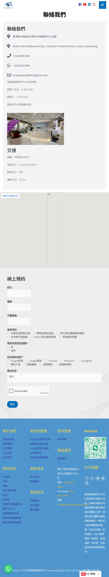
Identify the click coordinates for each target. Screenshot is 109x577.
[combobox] (90, 574)
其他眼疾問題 (69, 337)
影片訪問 (34, 477)
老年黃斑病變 (9, 490)
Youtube (53, 360)
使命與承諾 (8, 439)
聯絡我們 (61, 458)
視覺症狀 (34, 500)
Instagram (86, 360)
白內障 (6, 477)
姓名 (10, 287)
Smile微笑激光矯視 (39, 448)
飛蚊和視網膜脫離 (12, 518)
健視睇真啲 (65, 364)
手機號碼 (12, 315)
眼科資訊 (34, 510)
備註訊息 (12, 370)
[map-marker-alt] (87, 483)
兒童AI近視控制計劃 (40, 439)
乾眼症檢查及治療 (39, 444)
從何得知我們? (15, 357)
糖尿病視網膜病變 (12, 522)
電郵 (10, 301)
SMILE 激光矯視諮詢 (45, 337)
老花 (5, 481)
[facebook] (80, 4)
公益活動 (7, 453)
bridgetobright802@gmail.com (73, 504)
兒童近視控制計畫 (20, 333)
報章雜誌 (32, 364)
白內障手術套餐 (19, 337)
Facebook (69, 360)
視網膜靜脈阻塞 (11, 513)
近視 (5, 495)
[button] (8, 568)
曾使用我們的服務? (18, 343)
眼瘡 (5, 486)
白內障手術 (35, 453)
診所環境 (7, 448)
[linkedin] (90, 4)
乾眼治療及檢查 (45, 333)
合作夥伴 (7, 457)
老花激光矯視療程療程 (72, 333)
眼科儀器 (7, 444)
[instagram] (94, 4)
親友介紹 (15, 364)
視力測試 (34, 505)
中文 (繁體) (91, 574)
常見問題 (61, 439)
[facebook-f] (87, 478)
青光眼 (6, 499)
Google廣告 (36, 360)
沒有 (13, 350)
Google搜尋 (17, 360)
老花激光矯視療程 (39, 457)
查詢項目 (12, 329)
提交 (12, 404)
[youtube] (85, 4)
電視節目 (48, 364)
